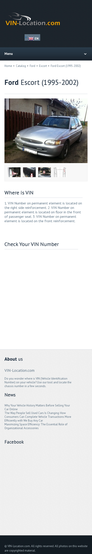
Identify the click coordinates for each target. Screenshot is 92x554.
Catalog (21, 66)
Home (8, 66)
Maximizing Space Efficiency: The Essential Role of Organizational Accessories (35, 426)
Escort (43, 66)
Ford (32, 66)
